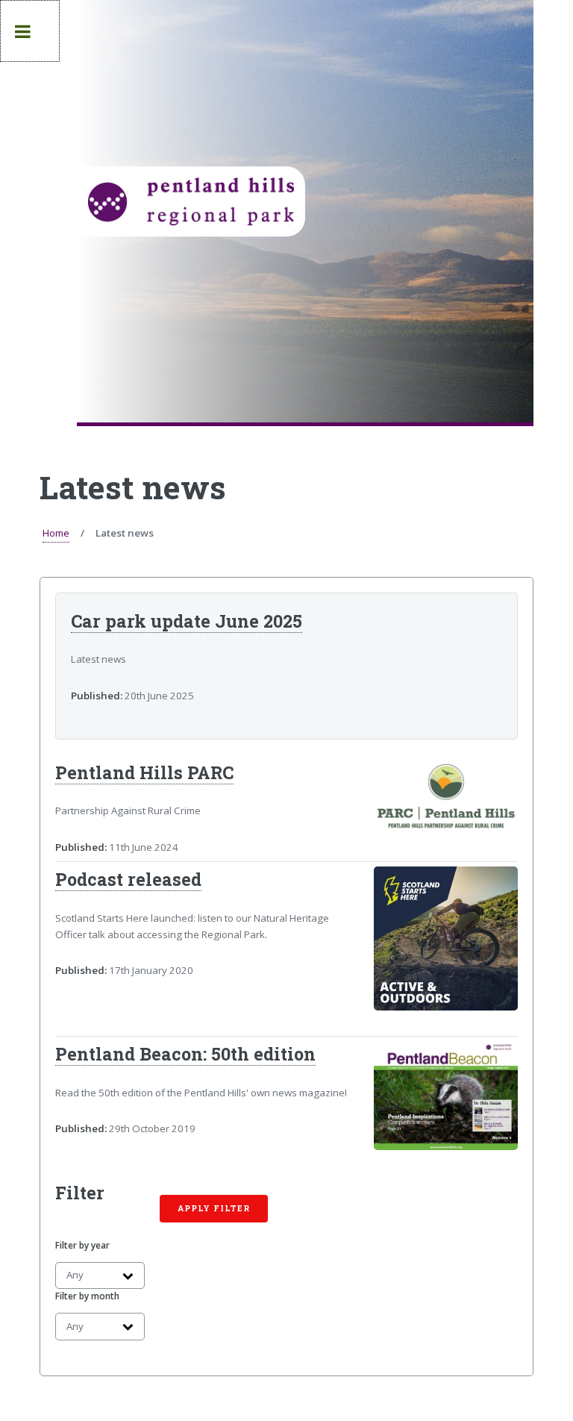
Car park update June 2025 (186, 621)
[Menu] (30, 31)
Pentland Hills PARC (144, 772)
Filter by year (82, 1245)
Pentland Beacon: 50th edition (185, 1054)
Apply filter (214, 1208)
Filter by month (87, 1296)
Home (56, 533)
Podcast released (128, 879)
